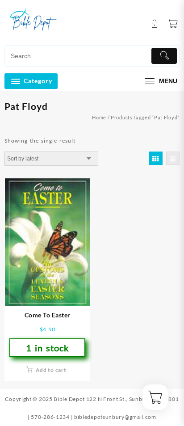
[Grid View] (156, 158)
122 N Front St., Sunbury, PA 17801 (132, 399)
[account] (155, 24)
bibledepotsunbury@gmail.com (115, 416)
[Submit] (164, 56)
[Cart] (173, 23)
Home (99, 117)
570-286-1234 (50, 416)
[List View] (173, 158)
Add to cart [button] (51, 370)
